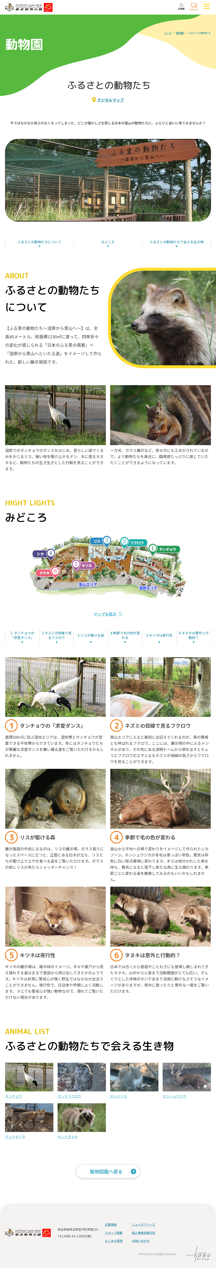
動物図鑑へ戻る (106, 1171)
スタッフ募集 (114, 1233)
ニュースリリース (143, 1224)
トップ (168, 33)
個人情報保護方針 (143, 1233)
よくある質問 (114, 1241)
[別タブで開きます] (198, 1258)
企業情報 (111, 1224)
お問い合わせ (141, 1241)
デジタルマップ (110, 100)
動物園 (180, 33)
